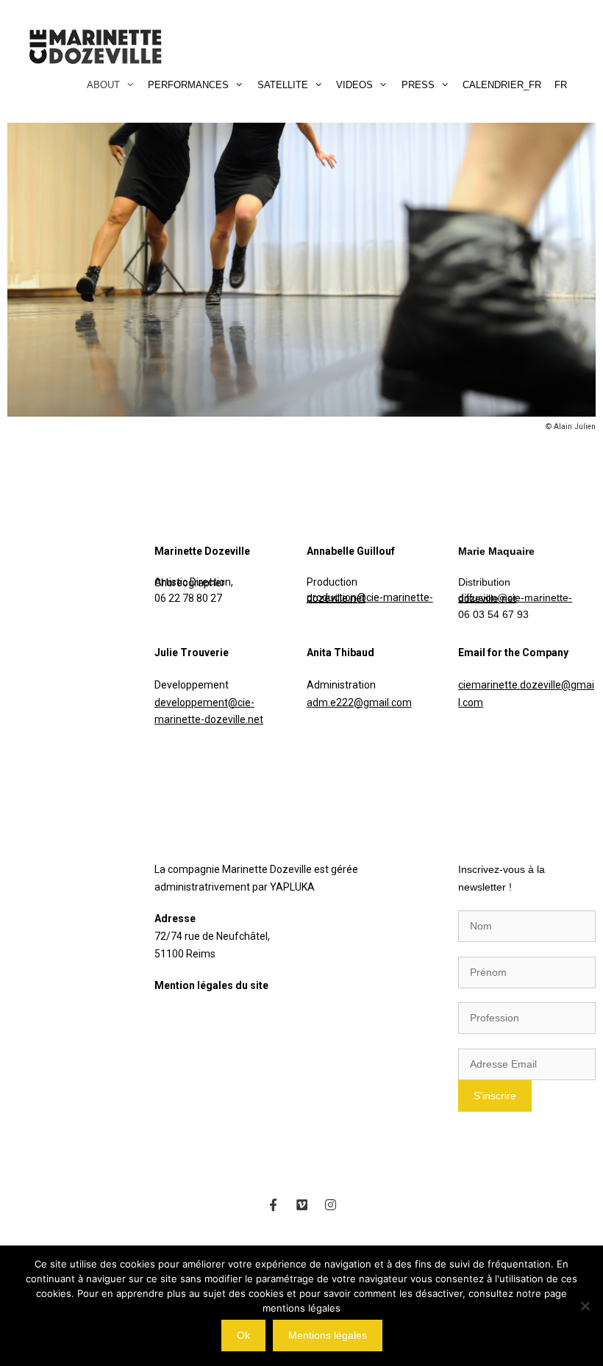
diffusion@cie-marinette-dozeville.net (515, 598)
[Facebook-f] (272, 1204)
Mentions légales (327, 1335)
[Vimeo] (301, 1204)
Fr (560, 84)
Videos (354, 84)
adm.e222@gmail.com (359, 702)
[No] (584, 1305)
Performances (188, 84)
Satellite (282, 84)
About (103, 84)
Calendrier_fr (502, 84)
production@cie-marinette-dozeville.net (370, 598)
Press (418, 84)
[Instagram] (330, 1204)
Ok (243, 1335)
